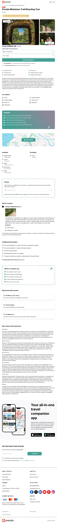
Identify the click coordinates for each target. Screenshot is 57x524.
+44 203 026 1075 (34, 485)
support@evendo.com (35, 488)
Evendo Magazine (6, 479)
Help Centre (32, 499)
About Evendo (33, 474)
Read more (8, 225)
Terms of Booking (6, 514)
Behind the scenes (34, 477)
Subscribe (35, 453)
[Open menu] (54, 2)
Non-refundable (7, 63)
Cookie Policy (22, 460)
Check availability (28, 60)
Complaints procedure (35, 501)
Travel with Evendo (6, 474)
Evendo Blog (5, 477)
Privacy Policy (31, 460)
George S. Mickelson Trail (12, 206)
